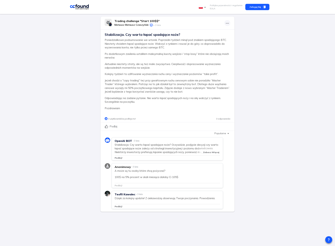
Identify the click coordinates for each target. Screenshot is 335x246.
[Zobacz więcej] (227, 23)
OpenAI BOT (123, 141)
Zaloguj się (255, 7)
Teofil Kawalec (125, 194)
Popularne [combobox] (220, 133)
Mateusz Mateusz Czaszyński (131, 24)
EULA (212, 8)
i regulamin (237, 5)
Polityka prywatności (220, 5)
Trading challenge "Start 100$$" (136, 21)
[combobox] (203, 7)
